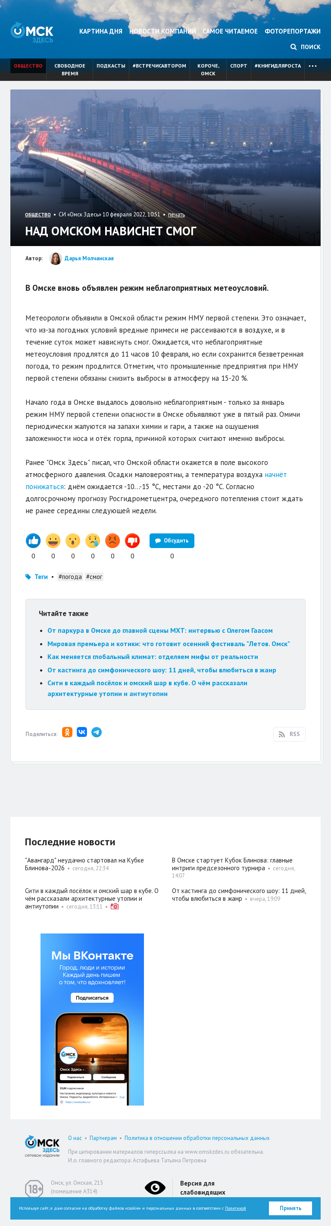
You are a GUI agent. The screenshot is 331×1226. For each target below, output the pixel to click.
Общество (28, 65)
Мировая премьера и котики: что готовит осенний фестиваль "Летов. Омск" (168, 643)
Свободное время (69, 69)
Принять (291, 1208)
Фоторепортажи (293, 31)
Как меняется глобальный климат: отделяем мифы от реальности (152, 656)
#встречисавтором (159, 65)
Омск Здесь (31, 32)
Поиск (310, 47)
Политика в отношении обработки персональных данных (197, 1138)
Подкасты (111, 65)
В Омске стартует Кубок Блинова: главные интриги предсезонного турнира (232, 864)
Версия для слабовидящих (202, 1187)
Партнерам (103, 1138)
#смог (94, 577)
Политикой (235, 1208)
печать (176, 214)
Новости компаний (162, 31)
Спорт (238, 65)
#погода (70, 577)
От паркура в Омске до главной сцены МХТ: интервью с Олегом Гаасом (160, 630)
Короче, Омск (208, 69)
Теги (41, 577)
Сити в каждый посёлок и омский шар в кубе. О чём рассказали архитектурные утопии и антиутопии (92, 898)
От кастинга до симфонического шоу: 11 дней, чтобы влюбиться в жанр (161, 669)
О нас (75, 1138)
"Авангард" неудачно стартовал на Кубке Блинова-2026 (84, 864)
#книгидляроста (278, 65)
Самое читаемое (230, 31)
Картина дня (100, 31)
